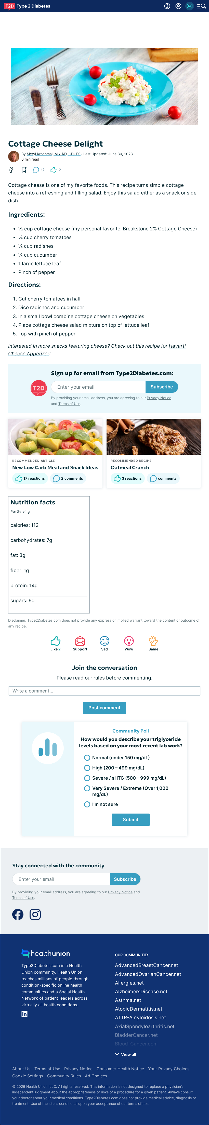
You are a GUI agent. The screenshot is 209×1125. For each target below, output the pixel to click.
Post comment (104, 707)
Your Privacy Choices (168, 1068)
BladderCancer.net (136, 1035)
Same (150, 643)
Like (53, 643)
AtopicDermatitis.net (138, 1009)
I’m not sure (105, 804)
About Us (21, 1068)
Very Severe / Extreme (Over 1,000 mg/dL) (130, 791)
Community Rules (64, 1075)
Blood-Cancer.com (136, 1044)
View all (128, 1054)
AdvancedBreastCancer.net (146, 965)
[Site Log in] (178, 6)
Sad (101, 643)
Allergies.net (129, 983)
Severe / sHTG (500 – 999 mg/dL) (129, 778)
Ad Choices (96, 1075)
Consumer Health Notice (120, 1068)
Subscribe (162, 386)
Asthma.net (128, 1000)
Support (78, 643)
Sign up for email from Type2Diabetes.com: (112, 373)
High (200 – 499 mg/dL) (118, 767)
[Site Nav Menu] (201, 6)
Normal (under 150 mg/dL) (121, 757)
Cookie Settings (27, 1075)
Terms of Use (69, 403)
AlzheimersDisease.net (141, 992)
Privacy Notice (159, 398)
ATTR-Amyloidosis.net (140, 1018)
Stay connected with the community (58, 865)
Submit (131, 819)
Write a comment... (32, 691)
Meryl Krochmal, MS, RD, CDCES (54, 154)
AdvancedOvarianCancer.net (148, 974)
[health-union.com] (45, 955)
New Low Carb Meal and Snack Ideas (55, 467)
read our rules (89, 678)
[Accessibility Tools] (167, 6)
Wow (126, 643)
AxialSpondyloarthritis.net (145, 1026)
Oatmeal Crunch (130, 467)
